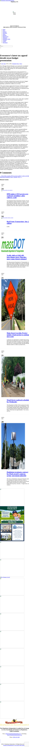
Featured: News (15, 63)
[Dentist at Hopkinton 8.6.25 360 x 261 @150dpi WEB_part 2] (12, 594)
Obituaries (5, 37)
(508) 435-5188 (16, 737)
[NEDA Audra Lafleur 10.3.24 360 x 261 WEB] (12, 718)
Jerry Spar (3, 63)
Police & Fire (5, 36)
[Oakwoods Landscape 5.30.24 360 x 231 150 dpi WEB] (12, 683)
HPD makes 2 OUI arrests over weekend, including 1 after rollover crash (17, 195)
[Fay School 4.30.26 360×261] (12, 665)
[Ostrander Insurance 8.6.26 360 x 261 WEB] (12, 523)
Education (5, 33)
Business (4, 35)
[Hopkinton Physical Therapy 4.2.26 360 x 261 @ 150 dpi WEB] (12, 612)
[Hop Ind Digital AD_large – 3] (12, 540)
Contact (4, 41)
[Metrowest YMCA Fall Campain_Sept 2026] (12, 630)
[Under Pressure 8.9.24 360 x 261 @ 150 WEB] (12, 505)
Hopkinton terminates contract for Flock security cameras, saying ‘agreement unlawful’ (17, 474)
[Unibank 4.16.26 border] (12, 700)
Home (4, 29)
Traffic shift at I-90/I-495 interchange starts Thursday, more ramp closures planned (17, 257)
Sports (4, 34)
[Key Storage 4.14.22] (5, 577)
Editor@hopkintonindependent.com (13, 733)
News (4, 30)
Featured (4, 31)
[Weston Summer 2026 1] (12, 576)
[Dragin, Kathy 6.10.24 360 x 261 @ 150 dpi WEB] (12, 558)
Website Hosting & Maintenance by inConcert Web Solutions (15, 745)
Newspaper (5, 42)
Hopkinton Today (6, 39)
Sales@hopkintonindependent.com (14, 734)
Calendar (5, 40)
